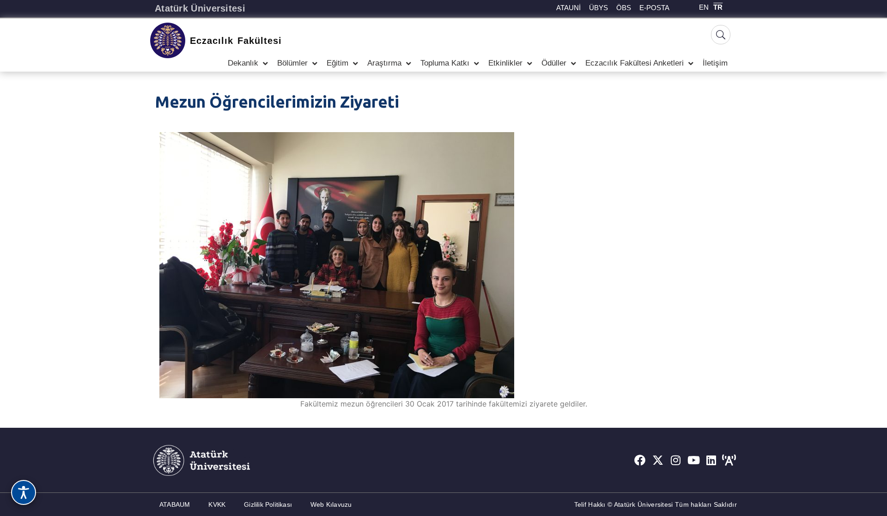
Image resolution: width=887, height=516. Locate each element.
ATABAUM (174, 504)
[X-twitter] (658, 460)
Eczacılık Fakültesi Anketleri (634, 63)
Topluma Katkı (444, 63)
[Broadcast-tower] (729, 460)
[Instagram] (676, 460)
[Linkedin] (711, 460)
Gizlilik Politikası (268, 504)
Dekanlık (243, 63)
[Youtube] (693, 460)
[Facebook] (640, 460)
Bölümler (292, 63)
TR (718, 7)
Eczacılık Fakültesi (236, 41)
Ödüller (553, 63)
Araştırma (384, 63)
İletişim (715, 63)
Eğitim (337, 63)
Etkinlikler (505, 63)
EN (704, 7)
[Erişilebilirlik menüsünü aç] (23, 492)
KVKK (216, 504)
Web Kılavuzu (331, 504)
